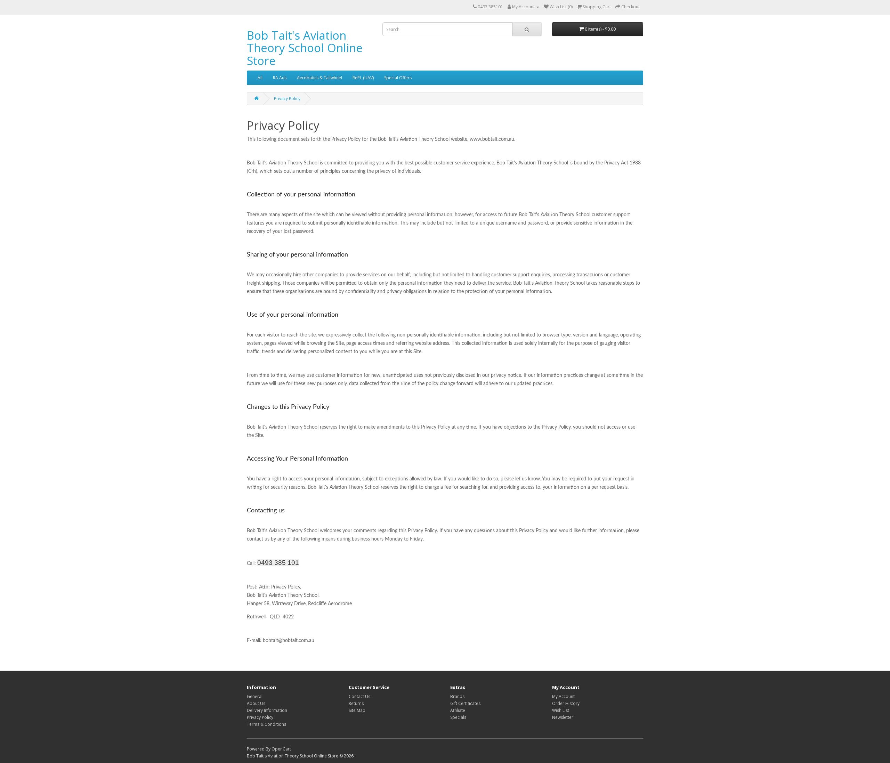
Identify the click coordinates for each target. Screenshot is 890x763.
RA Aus (279, 78)
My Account (563, 696)
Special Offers (398, 78)
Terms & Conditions (266, 724)
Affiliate (457, 710)
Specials (458, 717)
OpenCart (281, 749)
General (254, 696)
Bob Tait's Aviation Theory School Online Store (305, 47)
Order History (566, 703)
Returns (356, 703)
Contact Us (359, 696)
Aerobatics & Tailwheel (319, 78)
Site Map (357, 710)
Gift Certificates (465, 703)
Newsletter (562, 717)
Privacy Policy (287, 99)
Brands (457, 696)
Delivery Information (267, 710)
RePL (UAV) (363, 78)
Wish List (560, 710)
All (260, 78)
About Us (256, 703)
